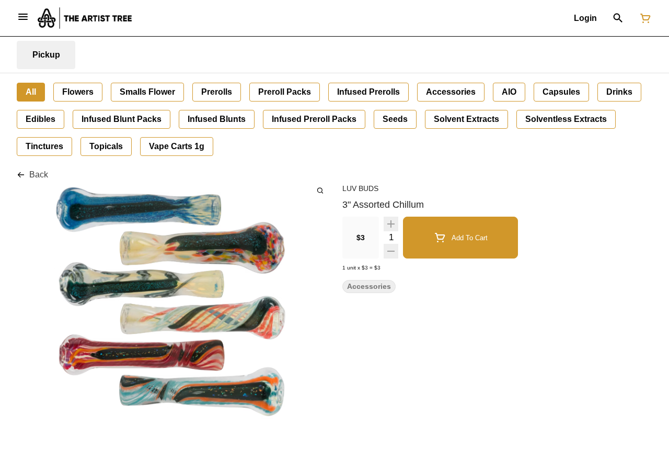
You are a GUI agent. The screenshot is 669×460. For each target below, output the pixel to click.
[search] (320, 190)
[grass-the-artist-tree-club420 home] (85, 18)
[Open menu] (23, 16)
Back (38, 174)
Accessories (369, 286)
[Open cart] (643, 18)
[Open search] (618, 18)
